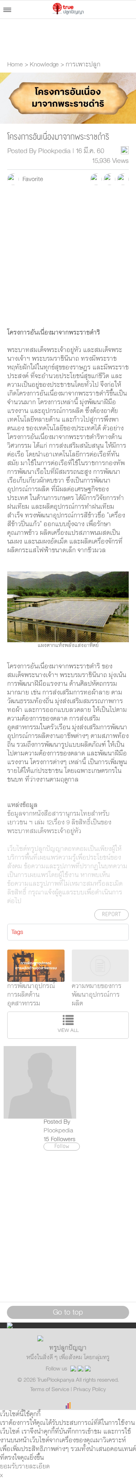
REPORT (111, 914)
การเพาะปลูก (83, 64)
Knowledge (44, 64)
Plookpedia (58, 1130)
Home (15, 64)
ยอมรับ (9, 1466)
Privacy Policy (89, 1389)
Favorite (31, 179)
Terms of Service (50, 1389)
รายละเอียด (34, 1466)
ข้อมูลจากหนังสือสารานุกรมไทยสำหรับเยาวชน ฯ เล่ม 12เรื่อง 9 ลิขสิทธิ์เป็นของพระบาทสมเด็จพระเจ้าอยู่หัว (59, 822)
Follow (61, 1147)
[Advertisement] (68, 260)
